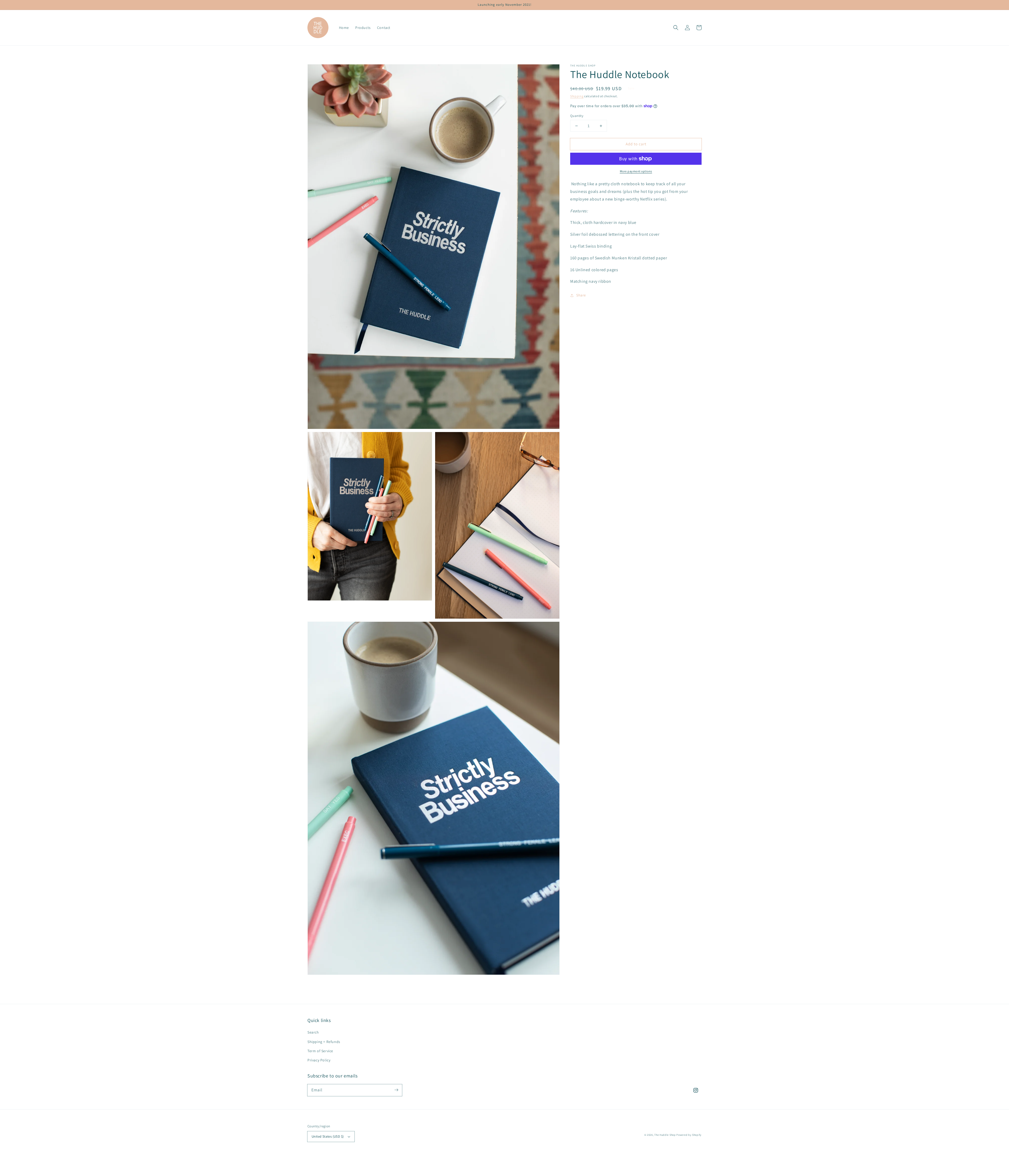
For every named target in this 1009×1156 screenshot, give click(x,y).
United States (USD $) (328, 1136)
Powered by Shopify (689, 1135)
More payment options (636, 171)
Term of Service (320, 1051)
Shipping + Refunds (323, 1041)
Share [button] (581, 295)
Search (313, 1032)
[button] (676, 27)
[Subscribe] (396, 1090)
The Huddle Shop (665, 1135)
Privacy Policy (318, 1060)
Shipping (577, 96)
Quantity (576, 116)
